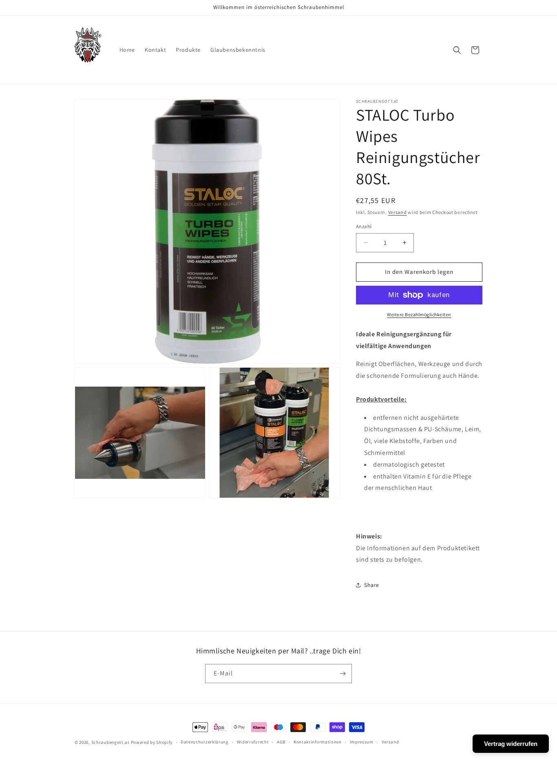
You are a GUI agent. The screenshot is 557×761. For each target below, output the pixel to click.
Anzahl (363, 226)
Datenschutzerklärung (205, 742)
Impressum (362, 742)
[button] (457, 50)
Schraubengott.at (110, 742)
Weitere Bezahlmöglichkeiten (419, 314)
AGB (281, 742)
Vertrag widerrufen (510, 743)
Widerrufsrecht (253, 742)
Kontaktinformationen (318, 742)
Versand (397, 212)
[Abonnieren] (342, 673)
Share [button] (371, 585)
